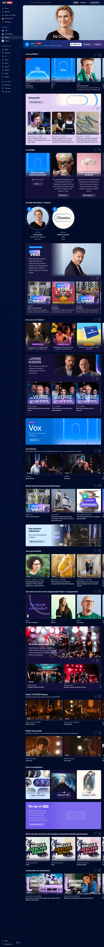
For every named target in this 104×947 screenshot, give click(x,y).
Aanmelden (95, 2)
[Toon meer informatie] (48, 59)
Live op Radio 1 (32, 54)
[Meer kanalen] (20, 27)
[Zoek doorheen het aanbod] (20, 46)
